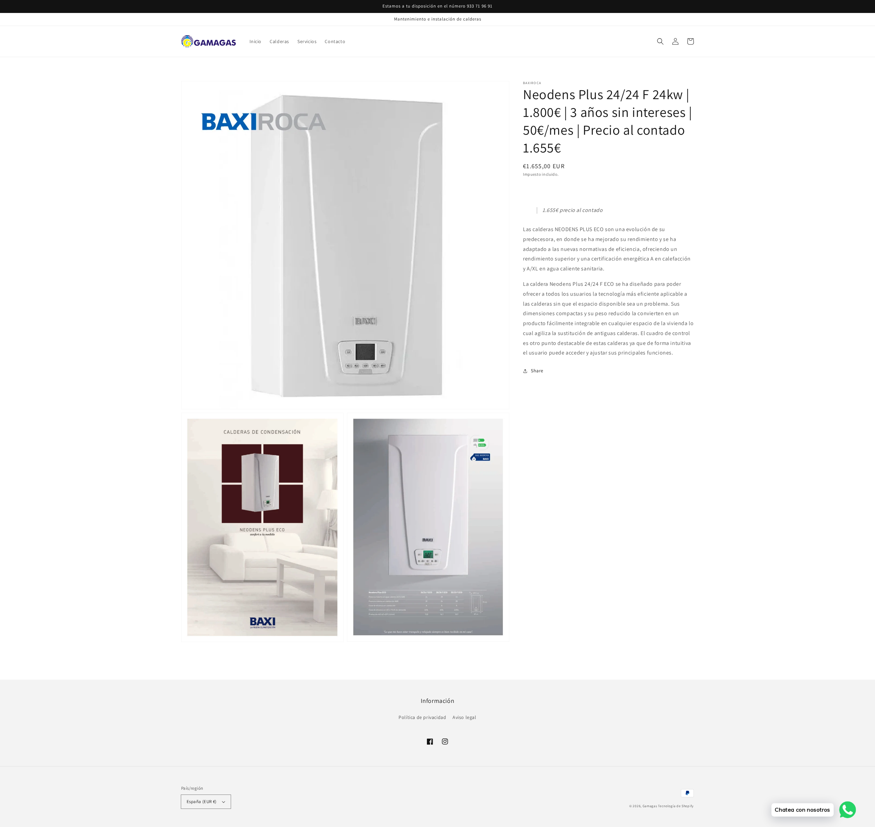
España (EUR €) (202, 801)
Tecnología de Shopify (676, 806)
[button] (660, 41)
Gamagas (650, 806)
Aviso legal (464, 717)
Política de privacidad (422, 717)
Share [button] (537, 371)
